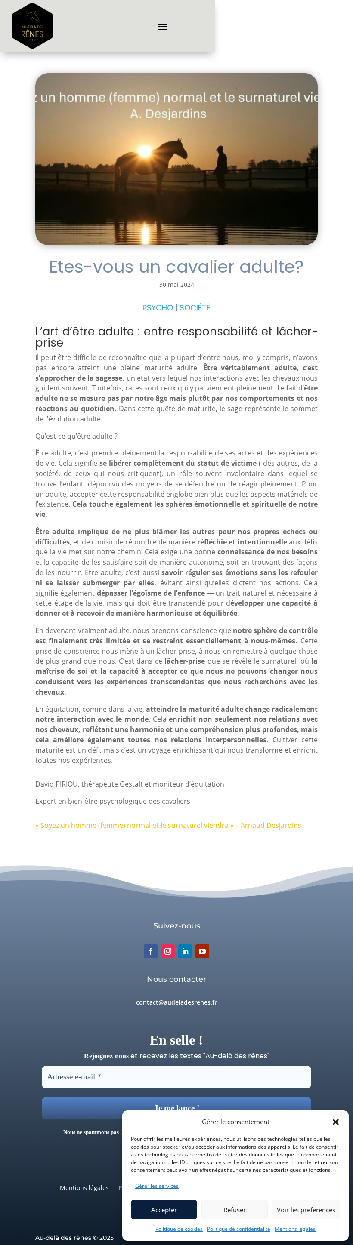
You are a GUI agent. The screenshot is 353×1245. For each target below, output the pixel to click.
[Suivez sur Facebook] (151, 951)
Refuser (234, 1209)
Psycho (157, 307)
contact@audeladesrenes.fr (176, 1002)
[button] (335, 1122)
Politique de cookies (179, 1229)
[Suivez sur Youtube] (202, 951)
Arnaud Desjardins (271, 825)
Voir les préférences (306, 1209)
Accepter (164, 1209)
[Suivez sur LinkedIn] (185, 951)
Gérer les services (157, 1186)
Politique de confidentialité (238, 1229)
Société (195, 307)
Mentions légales (295, 1229)
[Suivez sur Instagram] (168, 951)
